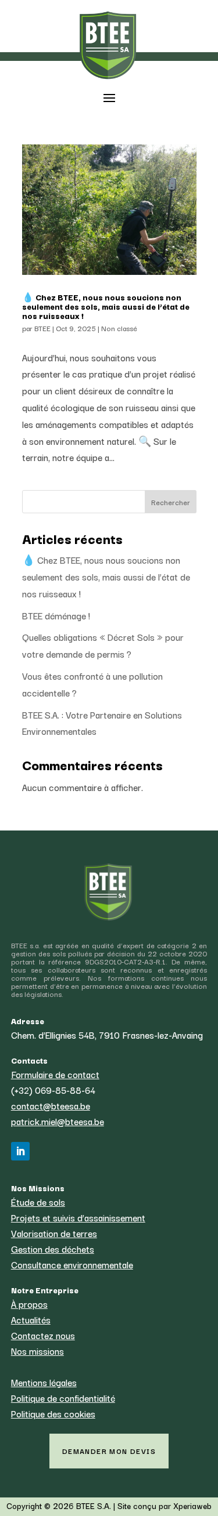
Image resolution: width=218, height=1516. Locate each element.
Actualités (31, 1319)
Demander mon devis (109, 1450)
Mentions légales (44, 1382)
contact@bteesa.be (50, 1105)
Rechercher (170, 501)
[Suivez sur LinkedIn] (20, 1151)
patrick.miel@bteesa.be (57, 1121)
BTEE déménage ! (56, 615)
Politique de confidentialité (63, 1398)
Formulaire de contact (55, 1074)
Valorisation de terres (54, 1233)
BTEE (42, 327)
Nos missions (37, 1351)
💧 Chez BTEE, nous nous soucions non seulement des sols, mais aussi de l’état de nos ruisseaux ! (106, 306)
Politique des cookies (53, 1413)
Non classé (119, 327)
